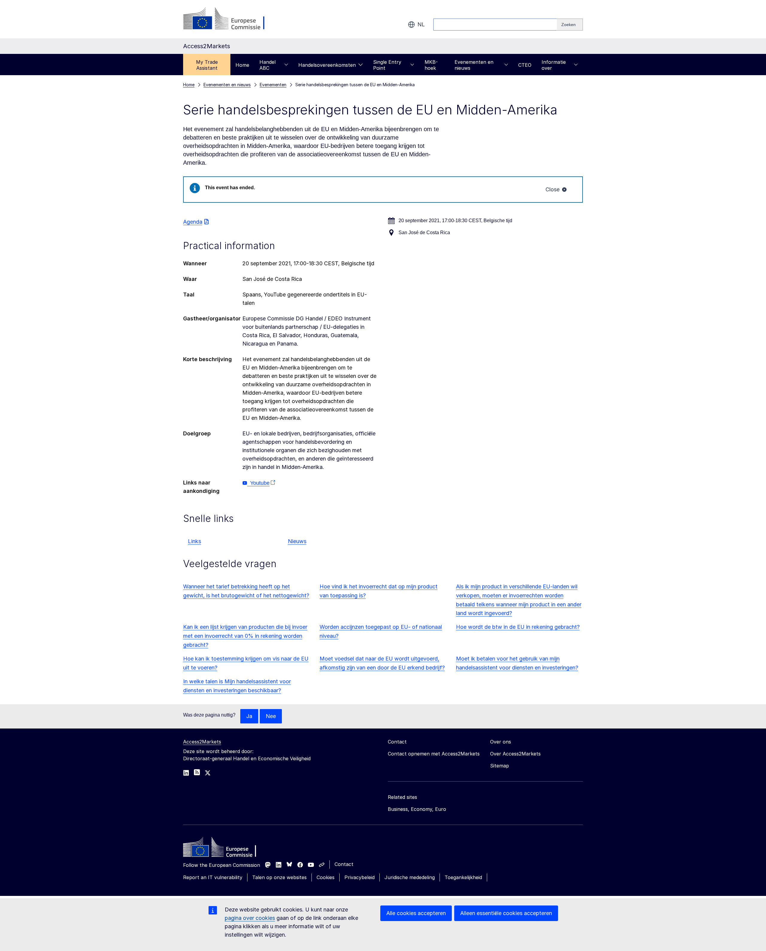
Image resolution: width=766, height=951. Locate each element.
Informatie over (554, 65)
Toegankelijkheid (463, 877)
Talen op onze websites (279, 877)
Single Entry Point (387, 65)
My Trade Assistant (207, 65)
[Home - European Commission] (226, 848)
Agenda (192, 222)
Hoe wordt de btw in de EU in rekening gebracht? (518, 627)
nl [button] (421, 24)
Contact (344, 864)
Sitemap (499, 766)
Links (194, 541)
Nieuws (297, 541)
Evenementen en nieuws (474, 65)
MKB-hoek (431, 65)
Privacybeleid (359, 877)
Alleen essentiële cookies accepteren (506, 913)
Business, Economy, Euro (417, 809)
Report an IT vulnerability (212, 877)
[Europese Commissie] (231, 19)
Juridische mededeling (409, 877)
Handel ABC (267, 65)
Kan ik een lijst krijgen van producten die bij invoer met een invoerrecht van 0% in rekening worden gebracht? (245, 636)
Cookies (326, 877)
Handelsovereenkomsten (327, 65)
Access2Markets (202, 742)
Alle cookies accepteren (416, 913)
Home (242, 65)
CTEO (524, 65)
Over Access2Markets (515, 754)
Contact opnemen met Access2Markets (434, 754)
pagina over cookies (250, 918)
